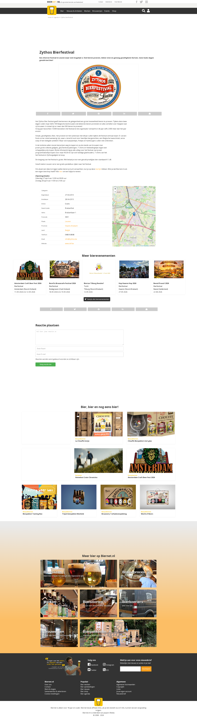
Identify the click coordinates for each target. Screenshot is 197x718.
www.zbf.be (69, 243)
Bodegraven (54, 289)
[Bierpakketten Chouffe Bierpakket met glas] (151, 424)
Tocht (86, 286)
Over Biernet (118, 2)
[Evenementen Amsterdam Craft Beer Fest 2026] (151, 460)
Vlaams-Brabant (71, 226)
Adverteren (108, 2)
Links (118, 689)
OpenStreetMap (145, 245)
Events (107, 11)
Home (50, 17)
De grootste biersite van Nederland (72, 2)
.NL (58, 1)
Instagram (110, 665)
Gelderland (163, 289)
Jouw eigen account (123, 691)
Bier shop (84, 691)
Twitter (93, 670)
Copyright (120, 687)
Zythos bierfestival (67, 17)
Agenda (56, 17)
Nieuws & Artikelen (74, 11)
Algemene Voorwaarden (125, 684)
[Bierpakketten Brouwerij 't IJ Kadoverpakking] (118, 497)
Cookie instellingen (52, 694)
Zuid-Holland (64, 289)
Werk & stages (50, 689)
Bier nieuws (85, 689)
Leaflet (137, 245)
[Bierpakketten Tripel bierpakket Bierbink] (78, 497)
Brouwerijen (97, 11)
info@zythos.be (71, 239)
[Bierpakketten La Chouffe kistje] (98, 424)
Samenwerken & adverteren (55, 691)
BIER (49, 1)
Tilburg (87, 289)
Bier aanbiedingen (88, 687)
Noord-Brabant (97, 289)
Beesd (155, 289)
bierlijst (98, 169)
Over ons (48, 684)
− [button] (115, 192)
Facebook (94, 665)
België (67, 230)
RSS (107, 670)
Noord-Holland (30, 289)
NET (54, 1)
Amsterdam (18, 289)
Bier (62, 11)
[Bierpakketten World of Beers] (157, 497)
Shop (114, 11)
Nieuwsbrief (121, 694)
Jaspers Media (109, 713)
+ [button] (115, 189)
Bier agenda (85, 694)
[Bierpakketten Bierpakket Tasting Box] (39, 497)
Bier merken (85, 684)
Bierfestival (18, 286)
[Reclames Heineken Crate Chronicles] (98, 460)
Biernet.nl (86, 713)
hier (60, 171)
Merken (87, 11)
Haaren (121, 289)
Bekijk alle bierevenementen (98, 299)
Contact (100, 2)
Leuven (68, 221)
